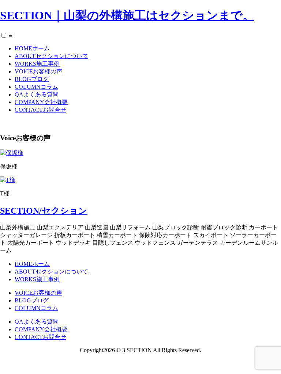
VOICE (38, 71)
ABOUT (51, 56)
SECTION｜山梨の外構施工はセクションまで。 (127, 15)
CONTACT (40, 110)
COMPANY (41, 102)
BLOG (32, 79)
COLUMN (36, 87)
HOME (32, 48)
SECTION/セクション (43, 210)
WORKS (37, 64)
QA (37, 94)
